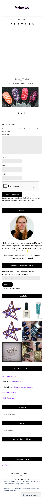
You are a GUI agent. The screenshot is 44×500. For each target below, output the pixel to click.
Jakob (4, 398)
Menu (23, 20)
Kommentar (6, 135)
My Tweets (6, 465)
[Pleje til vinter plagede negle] (32, 311)
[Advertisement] (22, 50)
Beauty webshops (30, 473)
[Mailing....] (12, 331)
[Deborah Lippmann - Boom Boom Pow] (32, 352)
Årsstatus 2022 (12, 393)
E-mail (4, 166)
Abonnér (7, 284)
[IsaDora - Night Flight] (32, 331)
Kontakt (22, 475)
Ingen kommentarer (28, 83)
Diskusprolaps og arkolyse (23, 387)
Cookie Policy (11, 490)
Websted (5, 174)
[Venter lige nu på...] (12, 352)
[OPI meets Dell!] (12, 311)
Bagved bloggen (13, 473)
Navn (4, 157)
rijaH (3, 376)
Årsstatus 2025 (12, 376)
